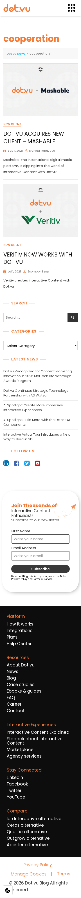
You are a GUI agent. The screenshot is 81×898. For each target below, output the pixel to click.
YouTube (16, 797)
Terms (63, 874)
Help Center (19, 643)
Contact (16, 711)
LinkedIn (15, 777)
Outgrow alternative (28, 838)
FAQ (11, 697)
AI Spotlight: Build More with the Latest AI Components (36, 422)
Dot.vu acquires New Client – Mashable (33, 137)
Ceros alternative (25, 825)
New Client (12, 124)
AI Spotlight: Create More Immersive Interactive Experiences (33, 407)
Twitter (14, 790)
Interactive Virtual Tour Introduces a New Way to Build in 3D (36, 436)
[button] (74, 8)
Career (14, 704)
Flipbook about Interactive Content (35, 741)
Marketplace (20, 749)
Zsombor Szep (38, 271)
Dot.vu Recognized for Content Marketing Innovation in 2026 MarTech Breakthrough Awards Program (37, 376)
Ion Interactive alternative (34, 819)
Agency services (24, 756)
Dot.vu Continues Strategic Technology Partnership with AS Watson (35, 393)
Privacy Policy (37, 865)
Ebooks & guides (24, 691)
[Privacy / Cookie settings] (8, 890)
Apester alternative (27, 845)
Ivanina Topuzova (42, 151)
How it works (20, 624)
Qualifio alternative (27, 832)
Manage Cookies (29, 874)
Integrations (19, 630)
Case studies (20, 684)
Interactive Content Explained (38, 732)
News (12, 671)
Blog (11, 678)
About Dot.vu (20, 665)
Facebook (17, 784)
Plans (12, 637)
